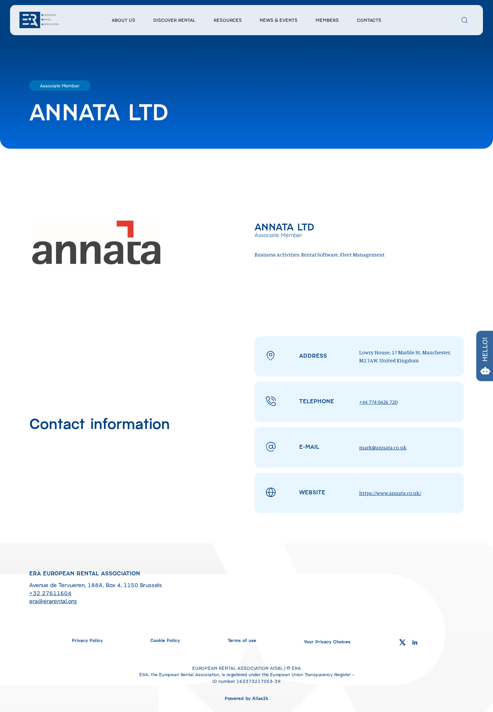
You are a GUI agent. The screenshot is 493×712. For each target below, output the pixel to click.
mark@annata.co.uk (382, 447)
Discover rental (174, 20)
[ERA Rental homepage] (39, 19)
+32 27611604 (50, 593)
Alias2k (260, 698)
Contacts (369, 20)
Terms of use (242, 640)
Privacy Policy (87, 640)
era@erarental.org (53, 601)
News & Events (278, 20)
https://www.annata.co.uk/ (390, 493)
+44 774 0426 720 (378, 402)
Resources (228, 20)
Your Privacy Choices (327, 641)
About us (123, 20)
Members (327, 20)
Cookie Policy (165, 640)
